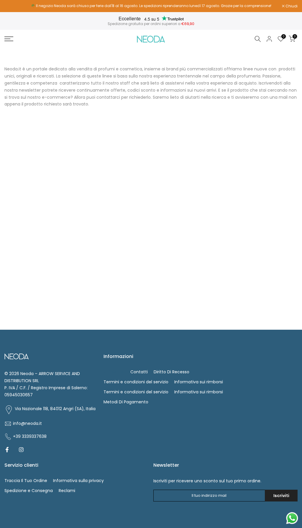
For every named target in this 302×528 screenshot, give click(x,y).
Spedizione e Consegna (28, 491)
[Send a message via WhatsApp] (292, 518)
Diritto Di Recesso (171, 372)
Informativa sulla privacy (78, 481)
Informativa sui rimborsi (198, 382)
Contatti (139, 372)
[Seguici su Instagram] (21, 449)
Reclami (67, 491)
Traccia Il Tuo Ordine (25, 481)
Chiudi (13, 6)
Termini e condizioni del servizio (136, 382)
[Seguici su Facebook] (7, 449)
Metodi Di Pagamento (126, 402)
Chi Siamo (114, 372)
